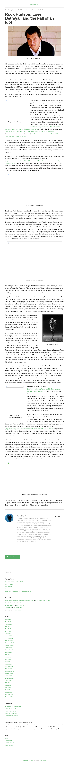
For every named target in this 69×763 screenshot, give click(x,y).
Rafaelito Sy (8, 10)
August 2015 (8, 680)
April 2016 (8, 661)
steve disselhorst (9, 605)
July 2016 (7, 654)
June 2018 (8, 629)
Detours (7, 588)
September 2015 (9, 678)
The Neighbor (8, 586)
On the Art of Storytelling (11, 715)
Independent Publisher (28, 760)
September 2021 (9, 619)
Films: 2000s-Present (11, 713)
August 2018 (8, 624)
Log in (6, 738)
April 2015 (8, 689)
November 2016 (9, 645)
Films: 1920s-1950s (10, 708)
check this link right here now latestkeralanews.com (19, 600)
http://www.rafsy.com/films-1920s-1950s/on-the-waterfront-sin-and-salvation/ (30, 131)
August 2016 (8, 652)
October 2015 (9, 675)
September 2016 (9, 650)
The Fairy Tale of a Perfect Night (14, 581)
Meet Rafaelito (34, 4)
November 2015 (9, 673)
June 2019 (8, 622)
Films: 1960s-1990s (10, 711)
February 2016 (9, 666)
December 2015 (9, 671)
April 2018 (8, 633)
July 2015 (7, 682)
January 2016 (9, 668)
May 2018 (8, 631)
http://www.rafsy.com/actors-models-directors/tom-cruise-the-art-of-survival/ (30, 429)
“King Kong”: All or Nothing (42, 600)
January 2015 (9, 697)
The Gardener (9, 584)
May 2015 (8, 687)
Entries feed (8, 740)
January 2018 (9, 640)
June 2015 (8, 685)
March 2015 (8, 692)
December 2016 (9, 643)
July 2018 (7, 626)
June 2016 (8, 657)
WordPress (44, 760)
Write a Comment (13, 557)
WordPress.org (9, 745)
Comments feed (9, 742)
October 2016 (9, 647)
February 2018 (9, 638)
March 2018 (8, 636)
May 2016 (8, 659)
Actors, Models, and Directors (22, 10)
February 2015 (9, 694)
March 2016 (8, 664)
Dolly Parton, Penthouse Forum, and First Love (18, 591)
